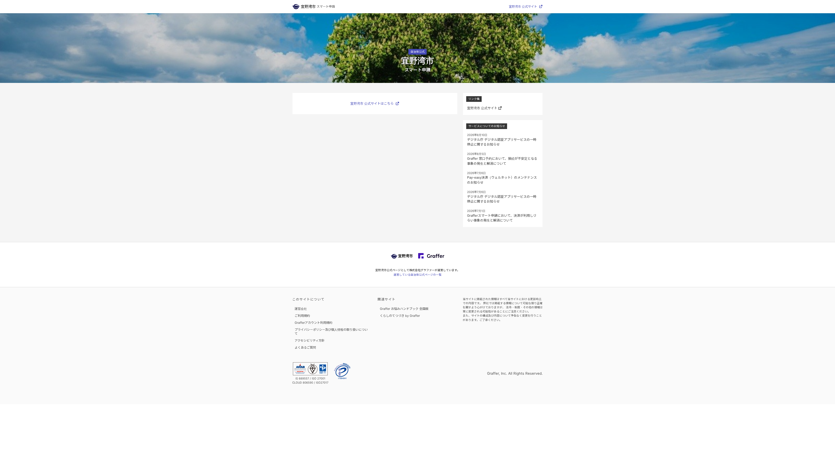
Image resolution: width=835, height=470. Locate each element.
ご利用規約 (302, 315)
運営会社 (301, 309)
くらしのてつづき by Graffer (400, 315)
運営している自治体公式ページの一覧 (418, 274)
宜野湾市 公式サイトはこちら (372, 103)
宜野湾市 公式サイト (523, 6)
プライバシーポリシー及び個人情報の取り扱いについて (331, 331)
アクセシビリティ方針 (310, 340)
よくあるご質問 (305, 347)
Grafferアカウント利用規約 (313, 322)
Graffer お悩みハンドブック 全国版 (404, 309)
